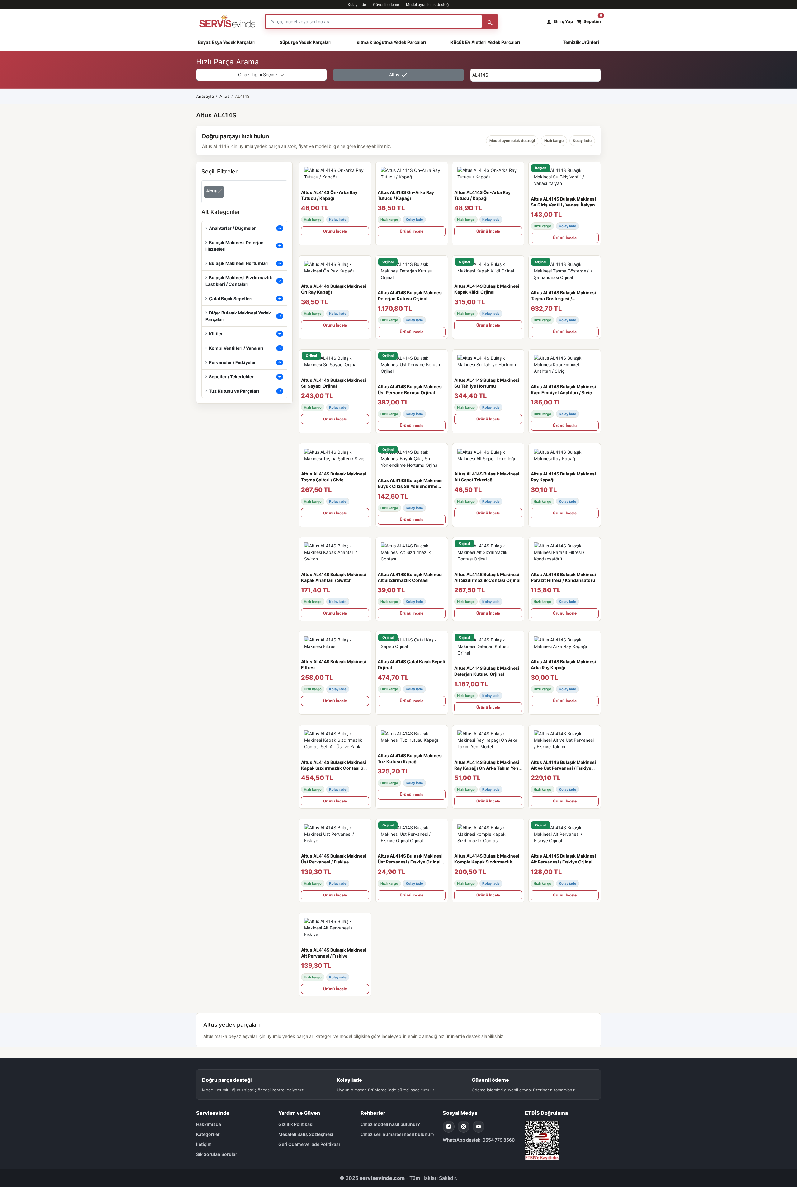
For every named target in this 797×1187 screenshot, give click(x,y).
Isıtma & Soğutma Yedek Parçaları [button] (391, 42)
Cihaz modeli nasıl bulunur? (390, 1124)
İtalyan (540, 168)
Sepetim (592, 20)
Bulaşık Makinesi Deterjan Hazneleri (234, 246)
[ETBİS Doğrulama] (542, 1139)
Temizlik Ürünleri (581, 42)
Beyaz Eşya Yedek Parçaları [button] (227, 42)
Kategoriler (208, 1134)
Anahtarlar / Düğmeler (232, 228)
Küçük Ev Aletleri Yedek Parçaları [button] (485, 42)
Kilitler (216, 333)
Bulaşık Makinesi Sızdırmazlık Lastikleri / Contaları (238, 281)
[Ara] (490, 21)
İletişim (204, 1144)
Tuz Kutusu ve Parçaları (234, 391)
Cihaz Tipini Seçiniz (258, 74)
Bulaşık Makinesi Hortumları (239, 263)
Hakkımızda (208, 1124)
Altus (394, 74)
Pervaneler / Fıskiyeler (232, 362)
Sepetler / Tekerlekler (231, 376)
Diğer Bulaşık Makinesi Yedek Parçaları (238, 316)
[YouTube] (478, 1127)
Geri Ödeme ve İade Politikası (309, 1144)
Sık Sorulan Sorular (216, 1154)
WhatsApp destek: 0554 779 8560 (479, 1139)
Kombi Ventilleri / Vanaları (236, 348)
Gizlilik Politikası (296, 1124)
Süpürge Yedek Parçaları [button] (306, 42)
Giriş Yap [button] (563, 21)
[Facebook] (449, 1127)
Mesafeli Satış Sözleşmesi (305, 1134)
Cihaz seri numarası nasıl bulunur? (398, 1134)
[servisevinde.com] (227, 21)
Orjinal (388, 262)
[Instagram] (463, 1127)
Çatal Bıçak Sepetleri (230, 298)
